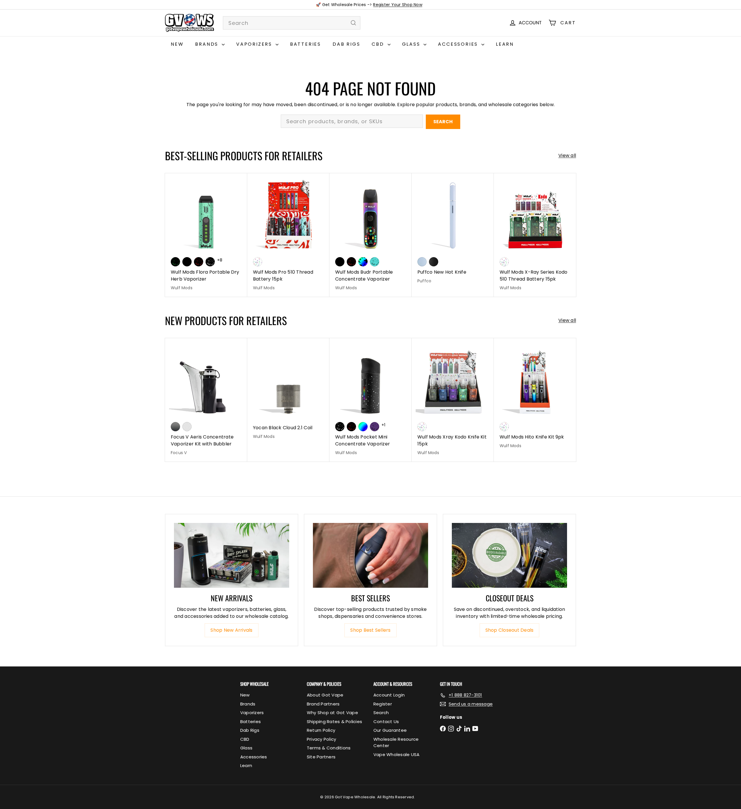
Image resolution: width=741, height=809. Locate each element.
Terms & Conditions (329, 748)
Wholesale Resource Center (396, 742)
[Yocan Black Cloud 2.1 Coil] (288, 391)
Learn (505, 44)
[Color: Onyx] (433, 261)
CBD (379, 44)
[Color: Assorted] (257, 261)
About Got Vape (325, 695)
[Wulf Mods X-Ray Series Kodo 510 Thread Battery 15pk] (535, 235)
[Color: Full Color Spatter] (363, 261)
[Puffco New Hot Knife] (453, 231)
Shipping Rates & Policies (334, 721)
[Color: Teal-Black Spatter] (374, 261)
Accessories (459, 44)
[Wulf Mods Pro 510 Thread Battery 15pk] (288, 235)
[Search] (353, 23)
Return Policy (321, 730)
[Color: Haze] (422, 261)
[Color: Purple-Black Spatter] (374, 426)
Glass (412, 44)
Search (443, 121)
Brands (207, 44)
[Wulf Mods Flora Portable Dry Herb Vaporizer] (206, 235)
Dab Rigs (346, 44)
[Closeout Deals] (509, 555)
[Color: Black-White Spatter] (210, 261)
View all (567, 155)
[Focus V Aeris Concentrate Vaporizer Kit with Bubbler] (206, 400)
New (177, 44)
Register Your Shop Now (397, 5)
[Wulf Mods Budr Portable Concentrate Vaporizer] (370, 235)
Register (382, 704)
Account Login (389, 695)
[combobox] (291, 23)
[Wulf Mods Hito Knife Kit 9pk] (535, 396)
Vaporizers (255, 44)
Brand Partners (323, 704)
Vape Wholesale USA (396, 754)
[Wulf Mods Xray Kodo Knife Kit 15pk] (453, 400)
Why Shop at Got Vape (332, 713)
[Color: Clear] (187, 426)
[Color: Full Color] (363, 426)
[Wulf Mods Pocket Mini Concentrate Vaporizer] (370, 400)
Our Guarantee (390, 730)
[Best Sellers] (370, 555)
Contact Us (386, 721)
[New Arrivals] (231, 555)
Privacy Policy (321, 739)
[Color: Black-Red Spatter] (198, 261)
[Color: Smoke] (175, 426)
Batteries (305, 44)
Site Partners (321, 757)
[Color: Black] (187, 261)
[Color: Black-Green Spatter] (175, 261)
